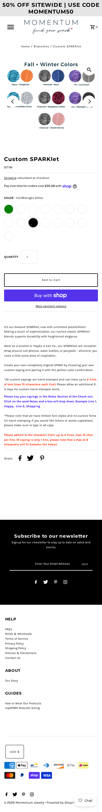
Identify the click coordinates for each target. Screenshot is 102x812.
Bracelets (41, 46)
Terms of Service (16, 638)
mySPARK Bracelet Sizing (22, 708)
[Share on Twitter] (30, 458)
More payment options (51, 306)
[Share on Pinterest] (42, 458)
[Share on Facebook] (19, 458)
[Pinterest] (55, 583)
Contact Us (12, 658)
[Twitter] (45, 583)
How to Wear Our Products (23, 703)
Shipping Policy (15, 648)
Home (25, 46)
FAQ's (8, 629)
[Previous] (13, 101)
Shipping (10, 178)
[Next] (89, 101)
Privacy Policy (14, 643)
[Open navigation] (12, 27)
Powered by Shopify (61, 802)
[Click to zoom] (89, 69)
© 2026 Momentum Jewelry (24, 802)
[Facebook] (36, 583)
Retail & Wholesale (18, 634)
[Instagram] (65, 583)
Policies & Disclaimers (20, 653)
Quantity (11, 257)
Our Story (11, 680)
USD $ (15, 752)
